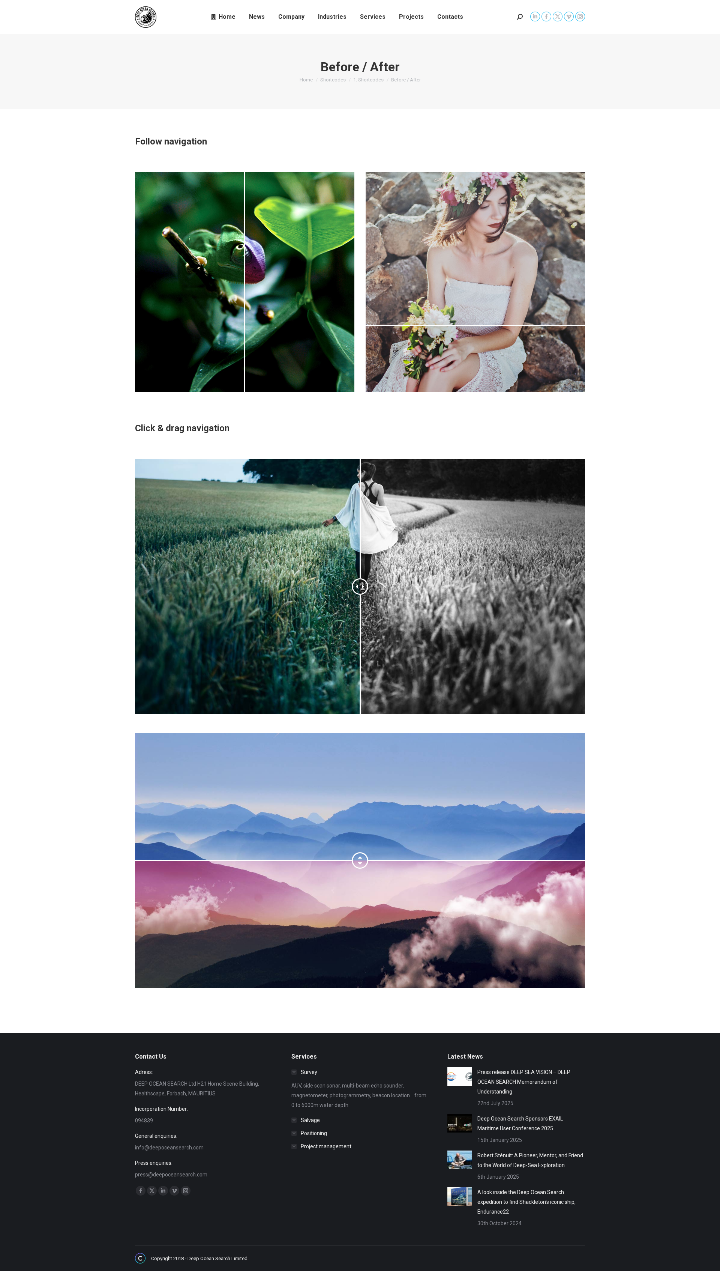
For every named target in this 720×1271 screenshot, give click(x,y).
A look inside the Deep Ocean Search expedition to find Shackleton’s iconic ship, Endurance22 (526, 1202)
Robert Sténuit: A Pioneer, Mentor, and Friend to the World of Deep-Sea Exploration (530, 1160)
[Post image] (459, 1076)
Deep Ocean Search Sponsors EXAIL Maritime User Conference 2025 (520, 1123)
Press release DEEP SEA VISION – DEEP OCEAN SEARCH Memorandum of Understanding (523, 1082)
